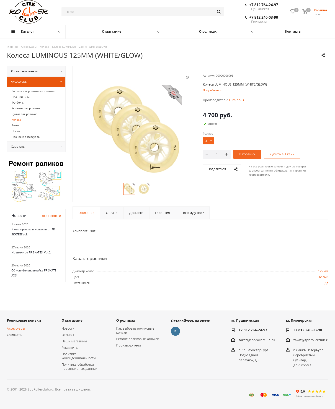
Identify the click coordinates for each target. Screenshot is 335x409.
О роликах (125, 320)
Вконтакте (175, 331)
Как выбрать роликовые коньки (135, 330)
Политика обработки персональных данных (79, 366)
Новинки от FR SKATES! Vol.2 (31, 252)
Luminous (236, 100)
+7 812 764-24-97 (263, 6)
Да (326, 283)
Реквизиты (70, 347)
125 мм (323, 271)
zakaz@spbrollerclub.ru (257, 340)
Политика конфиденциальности (79, 356)
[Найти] (218, 11)
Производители (128, 345)
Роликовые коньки (24, 320)
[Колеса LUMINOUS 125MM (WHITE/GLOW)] (136, 130)
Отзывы (68, 335)
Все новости (51, 216)
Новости (68, 328)
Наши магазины (74, 341)
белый (323, 277)
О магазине (72, 320)
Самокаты (14, 335)
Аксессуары (16, 328)
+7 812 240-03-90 (263, 19)
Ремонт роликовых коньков (137, 339)
